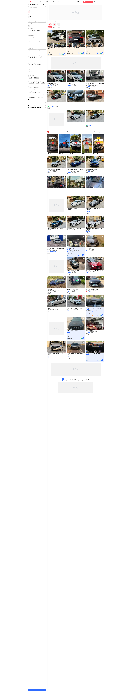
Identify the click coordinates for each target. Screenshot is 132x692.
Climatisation (43, 82)
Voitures (58, 21)
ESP (29, 92)
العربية (100, 1)
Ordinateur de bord (32, 97)
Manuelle (36, 37)
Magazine (62, 1)
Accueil (50, 21)
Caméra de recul (31, 89)
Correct (42, 54)
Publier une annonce (88, 1)
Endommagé (31, 57)
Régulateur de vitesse (35, 92)
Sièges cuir (30, 87)
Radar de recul (36, 87)
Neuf (41, 57)
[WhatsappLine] (62, 54)
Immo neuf (43, 1)
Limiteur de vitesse (32, 94)
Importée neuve (37, 64)
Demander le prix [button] (52, 251)
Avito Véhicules (54, 21)
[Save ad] (64, 31)
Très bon (34, 54)
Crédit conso (54, 1)
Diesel (30, 30)
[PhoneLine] (64, 54)
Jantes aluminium (31, 82)
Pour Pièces (36, 57)
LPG (42, 30)
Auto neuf (39, 1)
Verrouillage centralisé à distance (40, 97)
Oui (29, 73)
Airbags (37, 82)
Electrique (38, 30)
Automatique (31, 37)
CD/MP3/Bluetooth (40, 94)
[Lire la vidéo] (53, 143)
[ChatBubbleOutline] (60, 54)
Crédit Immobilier (48, 1)
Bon (38, 54)
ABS (44, 89)
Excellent (30, 54)
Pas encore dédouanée (38, 61)
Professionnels (36, 77)
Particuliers (30, 77)
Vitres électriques (39, 89)
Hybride (30, 32)
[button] (32, 42)
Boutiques (58, 1)
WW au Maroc (31, 64)
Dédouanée (30, 61)
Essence (33, 30)
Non (32, 73)
